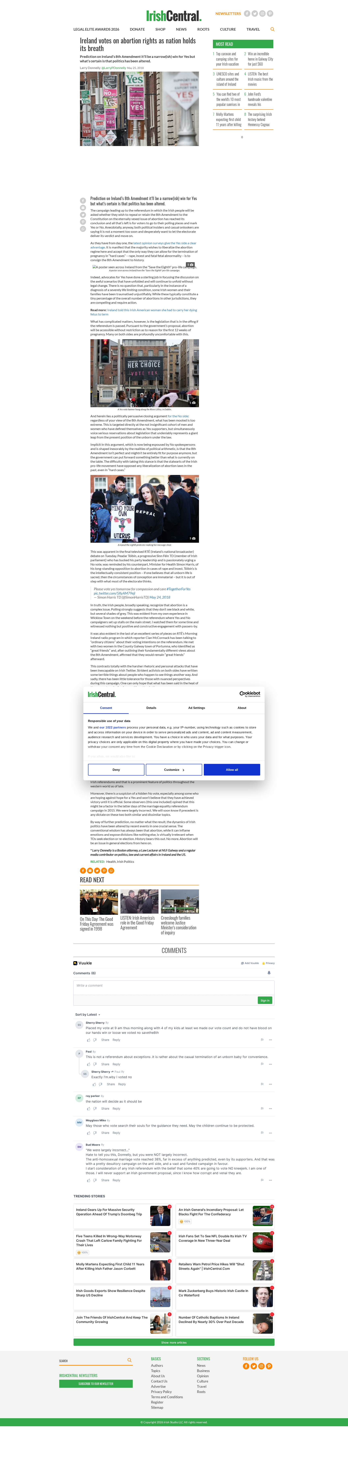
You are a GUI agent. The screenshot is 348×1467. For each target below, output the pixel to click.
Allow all (232, 769)
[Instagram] (262, 13)
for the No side (178, 416)
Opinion (203, 1376)
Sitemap (157, 1407)
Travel (201, 1386)
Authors (157, 1365)
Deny (116, 769)
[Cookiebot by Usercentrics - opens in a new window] (242, 694)
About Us (158, 1376)
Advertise (158, 1386)
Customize (171, 769)
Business (203, 1371)
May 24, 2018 (159, 597)
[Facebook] (247, 13)
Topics (155, 1371)
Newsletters (228, 13)
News (201, 1365)
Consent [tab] (106, 707)
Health (111, 861)
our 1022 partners (112, 727)
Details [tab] (151, 707)
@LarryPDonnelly (114, 68)
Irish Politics (125, 861)
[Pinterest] (270, 13)
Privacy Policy (161, 1392)
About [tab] (242, 707)
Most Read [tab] (224, 44)
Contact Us (159, 1381)
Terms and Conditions (167, 1397)
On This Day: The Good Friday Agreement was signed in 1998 (96, 923)
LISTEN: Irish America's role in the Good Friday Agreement (137, 922)
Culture (202, 1381)
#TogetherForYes (179, 589)
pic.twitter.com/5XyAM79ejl (114, 593)
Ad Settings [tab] (196, 707)
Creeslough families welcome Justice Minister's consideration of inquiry (178, 925)
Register (157, 1402)
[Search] (272, 29)
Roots (201, 1392)
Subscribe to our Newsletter (96, 1383)
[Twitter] (255, 13)
